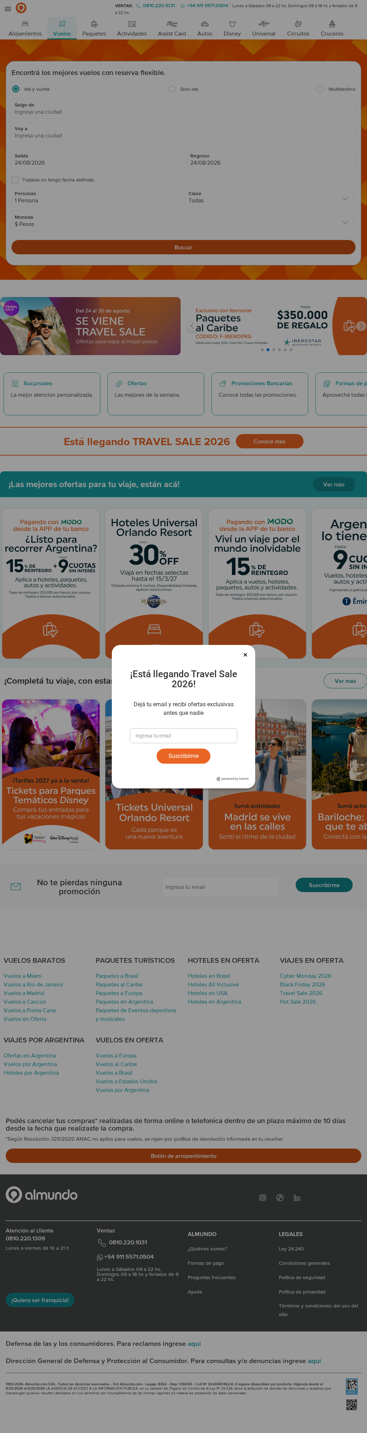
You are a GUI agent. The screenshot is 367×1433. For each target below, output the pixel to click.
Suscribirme (183, 756)
